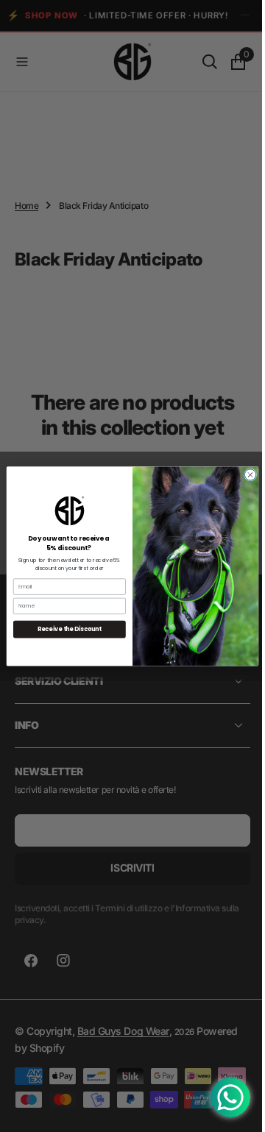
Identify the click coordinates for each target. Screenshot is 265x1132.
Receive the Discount (64, 628)
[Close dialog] (244, 474)
